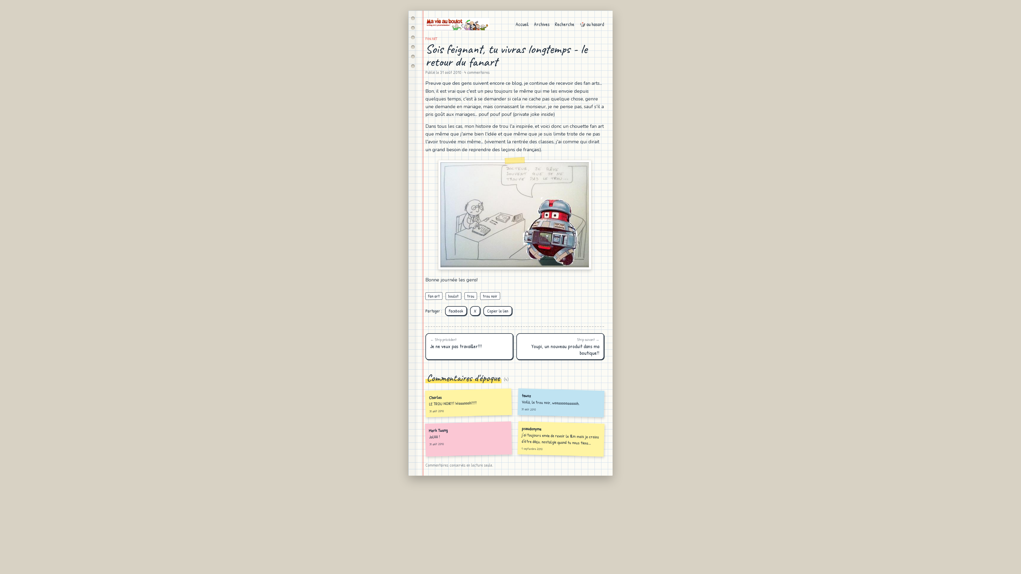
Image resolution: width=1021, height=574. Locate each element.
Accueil (522, 24)
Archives (542, 24)
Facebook (456, 311)
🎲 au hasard (592, 24)
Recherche (564, 24)
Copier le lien (497, 311)
